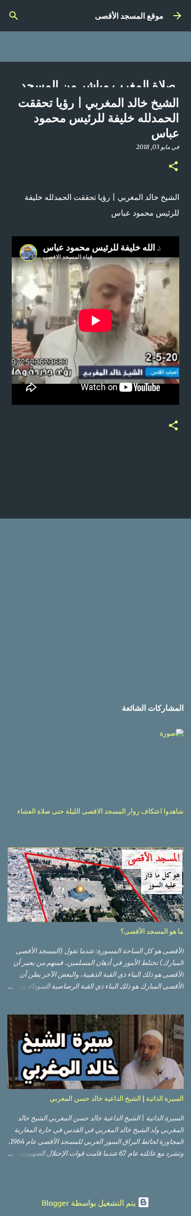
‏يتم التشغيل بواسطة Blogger (90, 1202)
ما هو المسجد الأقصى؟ (152, 931)
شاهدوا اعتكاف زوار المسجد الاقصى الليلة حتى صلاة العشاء (100, 811)
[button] (173, 167)
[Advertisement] (95, 602)
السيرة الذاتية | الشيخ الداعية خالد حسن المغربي (116, 1098)
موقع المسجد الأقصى (129, 16)
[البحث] (14, 15)
